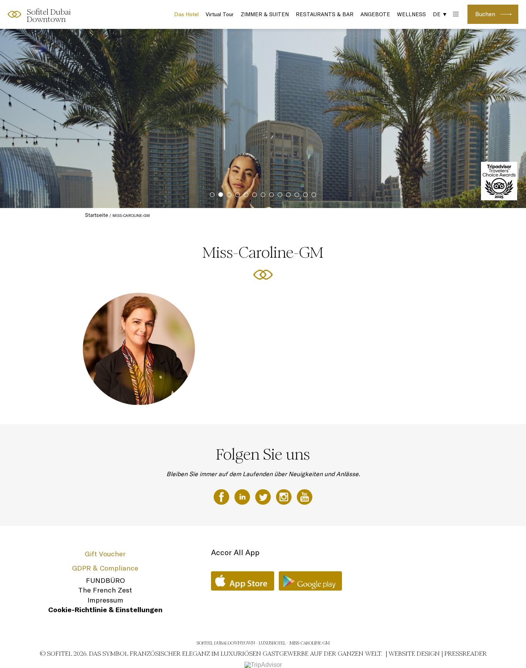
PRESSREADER (465, 654)
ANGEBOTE (375, 14)
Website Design (414, 654)
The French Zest (105, 590)
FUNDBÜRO (105, 580)
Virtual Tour (220, 14)
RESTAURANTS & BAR (324, 14)
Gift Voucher (105, 553)
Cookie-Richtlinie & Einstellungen (105, 609)
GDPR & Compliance (105, 568)
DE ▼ (440, 14)
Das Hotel (186, 14)
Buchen (485, 14)
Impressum (105, 600)
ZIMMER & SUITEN (265, 14)
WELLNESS (411, 14)
